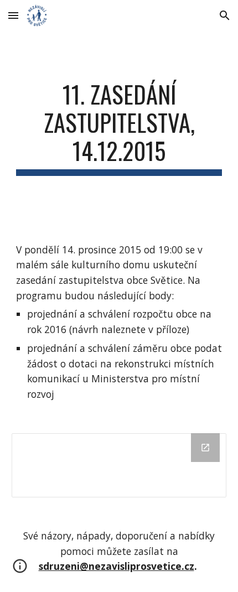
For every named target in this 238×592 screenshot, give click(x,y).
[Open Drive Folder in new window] (205, 447)
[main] (119, 127)
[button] (13, 15)
